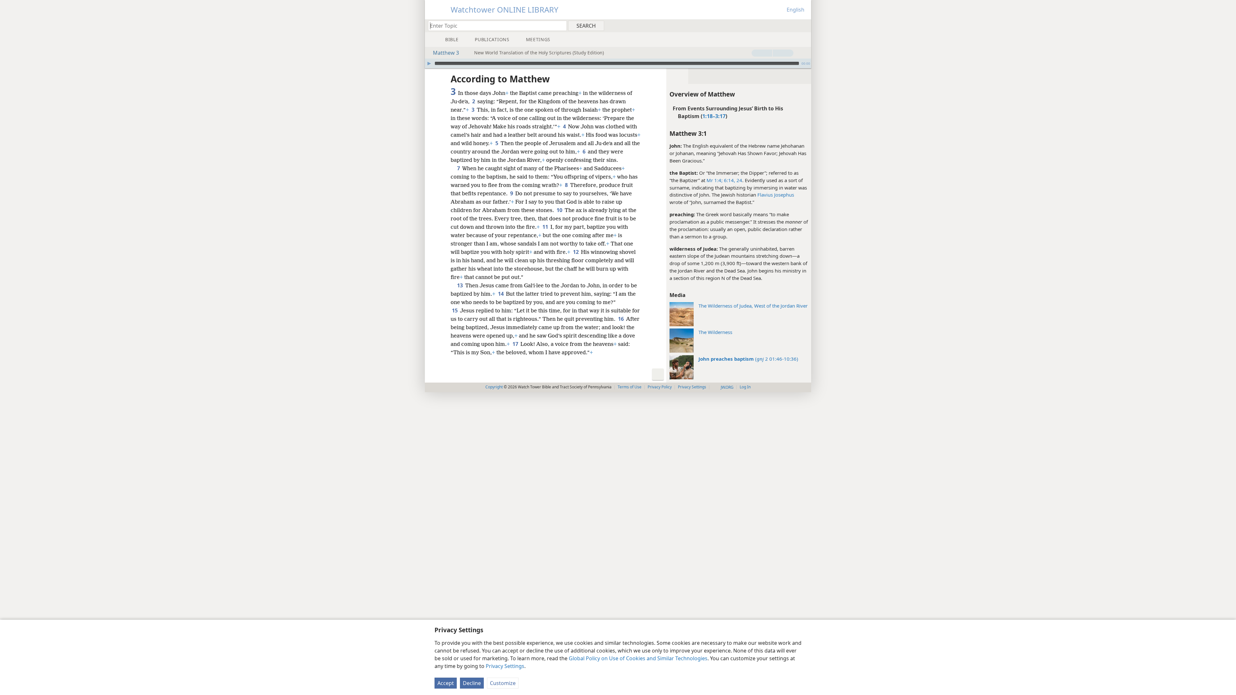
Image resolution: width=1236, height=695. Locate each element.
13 (460, 285)
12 (576, 251)
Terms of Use (629, 387)
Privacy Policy (660, 387)
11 (545, 226)
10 (560, 210)
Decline (472, 683)
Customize (503, 683)
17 (515, 344)
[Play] (429, 63)
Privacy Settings (505, 666)
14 (501, 293)
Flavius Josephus (775, 194)
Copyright (494, 387)
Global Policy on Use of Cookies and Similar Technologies (638, 658)
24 (738, 180)
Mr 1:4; (715, 180)
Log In (745, 387)
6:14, (729, 180)
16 (621, 318)
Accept (445, 683)
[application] (618, 63)
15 (455, 310)
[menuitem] (804, 25)
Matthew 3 (446, 52)
